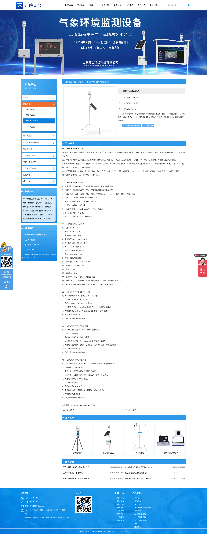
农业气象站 (138, 504)
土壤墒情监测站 (140, 514)
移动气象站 (91, 82)
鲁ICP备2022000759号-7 (114, 531)
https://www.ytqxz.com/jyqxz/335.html (84, 405)
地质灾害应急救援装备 (142, 507)
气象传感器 (138, 511)
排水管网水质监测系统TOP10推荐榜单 (37, 219)
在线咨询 (150, 125)
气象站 (136, 498)
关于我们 (142, 5)
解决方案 (105, 5)
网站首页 (69, 5)
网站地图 (126, 531)
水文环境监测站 (140, 517)
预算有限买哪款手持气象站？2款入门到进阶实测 (39, 207)
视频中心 (129, 5)
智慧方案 (137, 524)
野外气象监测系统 (31, 120)
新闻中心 (93, 5)
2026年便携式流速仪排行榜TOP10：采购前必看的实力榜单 (39, 215)
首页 (75, 82)
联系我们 (154, 5)
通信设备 (137, 527)
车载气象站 (30, 115)
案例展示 (117, 5)
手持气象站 (30, 127)
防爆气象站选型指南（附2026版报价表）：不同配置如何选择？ (39, 211)
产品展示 (81, 5)
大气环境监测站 (140, 520)
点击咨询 (6, 282)
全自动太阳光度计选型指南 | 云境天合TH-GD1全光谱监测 (39, 199)
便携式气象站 (31, 109)
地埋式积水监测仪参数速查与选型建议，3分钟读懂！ (39, 203)
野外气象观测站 (72, 149)
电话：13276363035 (133, 125)
